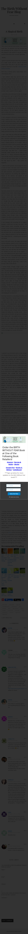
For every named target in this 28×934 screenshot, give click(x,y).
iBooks (16, 464)
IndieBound (17, 470)
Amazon (10, 462)
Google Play (10, 468)
